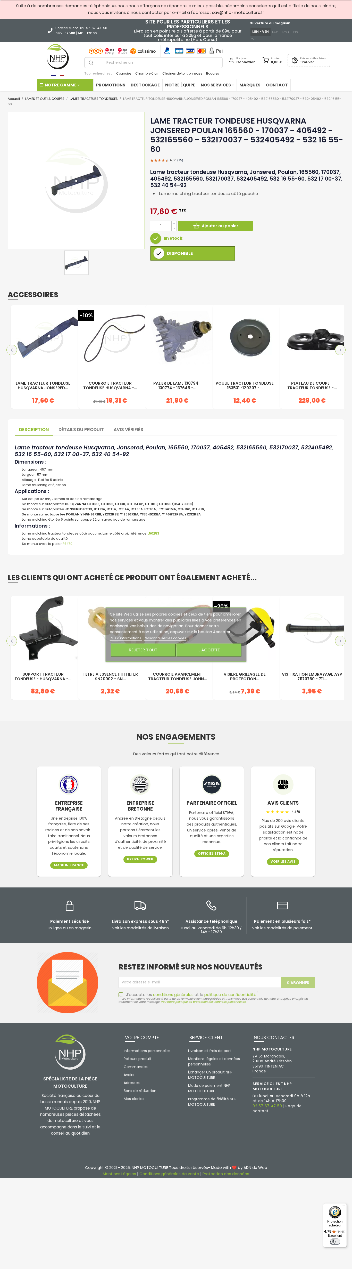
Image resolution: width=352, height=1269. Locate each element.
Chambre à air (146, 73)
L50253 (153, 533)
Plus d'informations (126, 638)
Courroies (123, 73)
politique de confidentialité (230, 994)
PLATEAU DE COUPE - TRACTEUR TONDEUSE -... (312, 386)
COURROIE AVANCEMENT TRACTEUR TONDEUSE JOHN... (177, 677)
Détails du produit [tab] (81, 429)
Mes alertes (134, 1098)
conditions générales (173, 994)
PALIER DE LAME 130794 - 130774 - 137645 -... (177, 386)
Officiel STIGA (211, 853)
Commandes (136, 1066)
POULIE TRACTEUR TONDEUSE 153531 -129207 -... (245, 386)
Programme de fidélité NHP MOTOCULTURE (212, 1101)
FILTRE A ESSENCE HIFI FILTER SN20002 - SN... (110, 677)
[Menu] (344, 1206)
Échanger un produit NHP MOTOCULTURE (210, 1075)
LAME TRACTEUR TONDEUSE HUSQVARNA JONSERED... (43, 386)
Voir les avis (283, 861)
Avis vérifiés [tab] (128, 429)
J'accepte (209, 650)
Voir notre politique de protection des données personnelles (203, 1002)
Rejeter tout (143, 650)
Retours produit (137, 1058)
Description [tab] (34, 429)
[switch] (335, 1242)
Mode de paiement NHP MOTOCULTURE (209, 1088)
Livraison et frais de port (209, 1050)
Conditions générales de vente (169, 1173)
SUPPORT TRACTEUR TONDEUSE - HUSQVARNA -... (42, 677)
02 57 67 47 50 (267, 1106)
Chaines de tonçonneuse (182, 73)
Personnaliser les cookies (165, 638)
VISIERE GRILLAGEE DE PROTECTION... (245, 677)
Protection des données (226, 1173)
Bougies (212, 73)
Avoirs (129, 1074)
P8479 (67, 543)
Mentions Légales (119, 1173)
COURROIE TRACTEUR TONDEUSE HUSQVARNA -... (110, 386)
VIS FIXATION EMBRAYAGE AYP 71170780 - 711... (312, 677)
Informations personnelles (147, 1050)
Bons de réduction (140, 1090)
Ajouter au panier (220, 226)
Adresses (132, 1082)
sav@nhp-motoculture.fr (238, 12)
